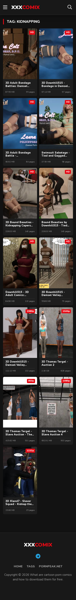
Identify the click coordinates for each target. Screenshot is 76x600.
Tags (31, 566)
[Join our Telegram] (38, 556)
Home (18, 566)
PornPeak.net (50, 566)
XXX (25, 7)
